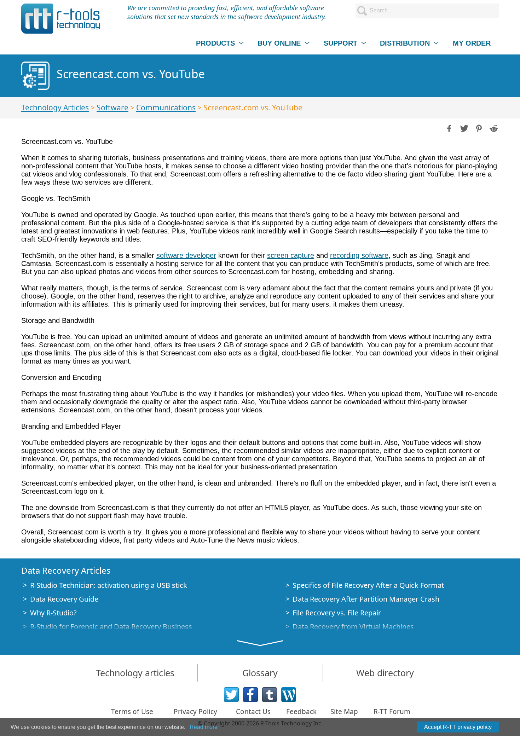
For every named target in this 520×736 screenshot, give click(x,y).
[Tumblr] (269, 694)
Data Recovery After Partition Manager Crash (366, 599)
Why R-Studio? (53, 613)
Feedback (301, 711)
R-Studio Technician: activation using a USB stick (108, 585)
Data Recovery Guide (64, 599)
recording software (359, 255)
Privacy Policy (195, 711)
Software (112, 107)
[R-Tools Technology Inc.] (61, 19)
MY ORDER (472, 43)
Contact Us (253, 711)
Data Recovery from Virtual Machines (353, 626)
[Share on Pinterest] (478, 127)
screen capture (290, 255)
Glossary (260, 673)
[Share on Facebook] (448, 127)
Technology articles (135, 673)
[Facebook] (250, 694)
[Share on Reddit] (493, 127)
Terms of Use (132, 711)
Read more (204, 727)
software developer (186, 255)
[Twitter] (231, 694)
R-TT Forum (392, 711)
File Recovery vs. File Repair (337, 613)
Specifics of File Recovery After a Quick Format (368, 585)
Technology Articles (55, 107)
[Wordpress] (288, 694)
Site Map (344, 711)
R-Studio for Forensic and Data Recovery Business (111, 626)
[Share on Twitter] (463, 127)
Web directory (385, 673)
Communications (166, 107)
